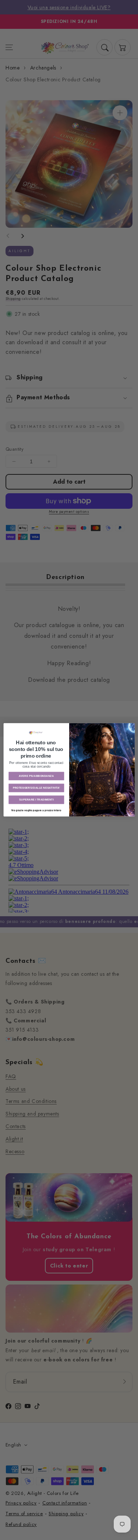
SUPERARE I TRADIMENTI (36, 799)
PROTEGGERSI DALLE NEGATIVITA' (36, 787)
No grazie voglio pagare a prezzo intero (36, 810)
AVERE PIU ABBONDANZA (36, 776)
